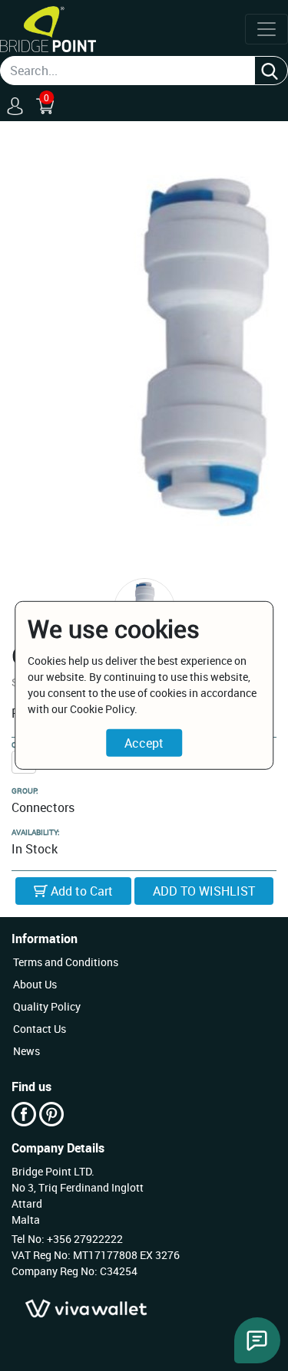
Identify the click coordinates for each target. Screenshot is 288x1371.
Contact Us (39, 1028)
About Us (35, 984)
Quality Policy (47, 1006)
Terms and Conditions (65, 962)
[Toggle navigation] (266, 29)
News (26, 1051)
